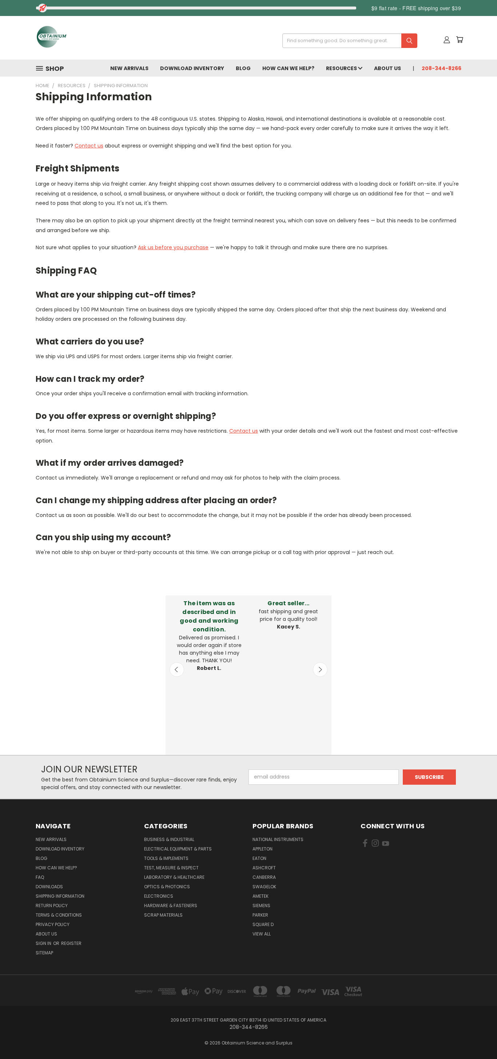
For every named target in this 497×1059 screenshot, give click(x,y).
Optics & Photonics (167, 887)
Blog (243, 68)
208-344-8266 (441, 68)
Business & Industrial (169, 839)
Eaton (259, 858)
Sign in (44, 943)
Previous (177, 669)
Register (71, 943)
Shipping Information (60, 896)
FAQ (40, 877)
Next (320, 669)
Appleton (263, 849)
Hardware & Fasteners (170, 905)
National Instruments (278, 839)
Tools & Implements (166, 858)
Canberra (264, 877)
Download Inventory (192, 68)
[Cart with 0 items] (459, 39)
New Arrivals (129, 68)
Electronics (158, 896)
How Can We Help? (288, 68)
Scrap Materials (163, 915)
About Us (387, 68)
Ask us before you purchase (173, 247)
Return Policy (52, 905)
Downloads (49, 887)
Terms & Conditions (59, 915)
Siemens (261, 905)
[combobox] (347, 40)
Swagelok (264, 887)
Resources (342, 68)
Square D (263, 924)
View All (262, 934)
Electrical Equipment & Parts (178, 849)
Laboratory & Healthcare (174, 877)
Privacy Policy (52, 924)
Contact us (89, 145)
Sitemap (44, 953)
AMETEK (261, 896)
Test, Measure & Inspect (171, 868)
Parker (260, 915)
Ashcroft (264, 868)
